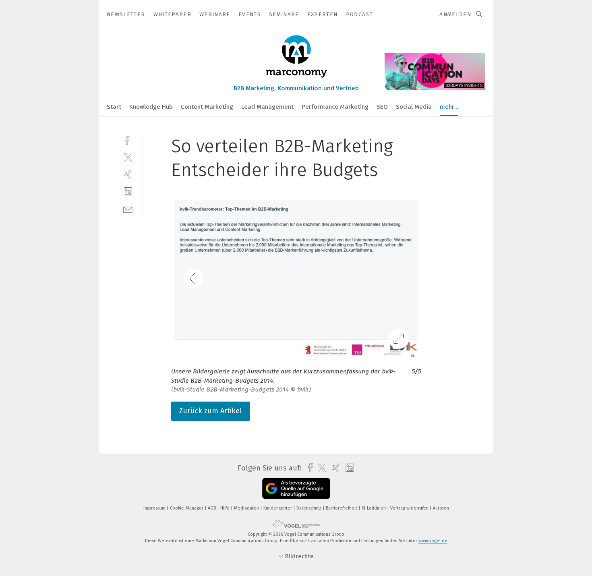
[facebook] (128, 140)
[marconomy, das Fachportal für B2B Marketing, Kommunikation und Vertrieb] (114, 106)
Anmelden (455, 14)
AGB (212, 508)
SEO (382, 106)
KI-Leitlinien (374, 508)
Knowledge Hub (151, 106)
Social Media (414, 106)
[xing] (128, 174)
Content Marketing (207, 106)
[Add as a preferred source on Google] (296, 488)
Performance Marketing (335, 106)
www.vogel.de (432, 540)
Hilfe (225, 508)
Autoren (441, 508)
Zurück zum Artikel (210, 410)
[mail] (128, 209)
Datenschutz (309, 508)
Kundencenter (278, 508)
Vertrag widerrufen (410, 508)
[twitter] (128, 157)
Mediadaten (247, 508)
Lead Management (267, 106)
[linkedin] (128, 191)
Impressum (155, 508)
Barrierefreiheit (342, 508)
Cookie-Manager (187, 508)
